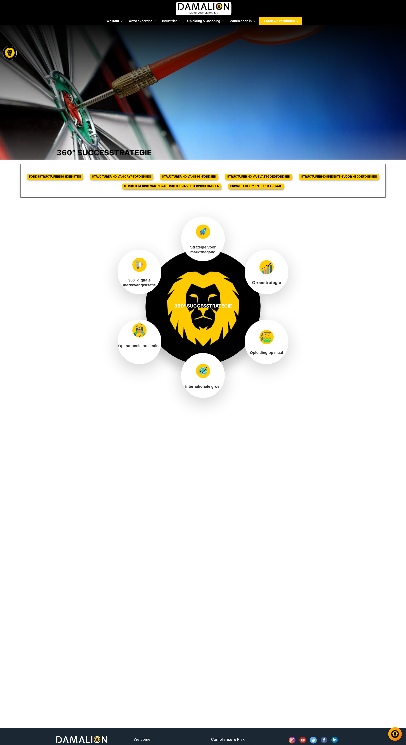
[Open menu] (9, 53)
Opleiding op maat (266, 352)
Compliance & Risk (228, 739)
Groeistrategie (266, 282)
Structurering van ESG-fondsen (189, 176)
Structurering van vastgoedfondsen (258, 176)
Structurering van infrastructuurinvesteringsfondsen (171, 186)
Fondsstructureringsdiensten (55, 176)
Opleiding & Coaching (203, 21)
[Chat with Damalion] (395, 734)
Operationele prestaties (139, 346)
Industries (169, 21)
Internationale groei (203, 386)
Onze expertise (140, 21)
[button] (10, 372)
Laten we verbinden (279, 21)
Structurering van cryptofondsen (121, 176)
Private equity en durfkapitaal (256, 186)
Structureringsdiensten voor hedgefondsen (339, 176)
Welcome (142, 739)
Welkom (112, 21)
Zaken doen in (241, 21)
